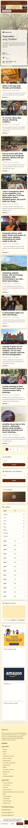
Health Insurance (7, 760)
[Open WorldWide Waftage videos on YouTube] (14, 497)
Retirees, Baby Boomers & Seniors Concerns (13, 792)
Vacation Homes (7, 803)
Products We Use (7, 789)
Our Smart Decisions (7, 783)
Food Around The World (8, 756)
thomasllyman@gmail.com (8, 815)
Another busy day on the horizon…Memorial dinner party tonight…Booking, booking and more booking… (13, 428)
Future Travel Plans (7, 758)
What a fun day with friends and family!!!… (12, 87)
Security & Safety (7, 796)
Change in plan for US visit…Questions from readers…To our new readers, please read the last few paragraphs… (13, 351)
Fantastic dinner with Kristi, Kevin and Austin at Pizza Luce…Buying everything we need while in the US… (14, 237)
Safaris (4, 794)
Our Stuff (5, 774)
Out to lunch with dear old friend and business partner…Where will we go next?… (13, 157)
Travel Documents (7, 800)
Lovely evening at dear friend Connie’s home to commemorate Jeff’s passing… (13, 389)
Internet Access (6, 765)
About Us (5, 749)
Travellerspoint (21, 620)
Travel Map (12, 620)
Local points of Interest (8, 769)
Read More (5, 97)
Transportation (6, 798)
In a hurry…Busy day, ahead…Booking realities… (11, 120)
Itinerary (5, 767)
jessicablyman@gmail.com (8, 812)
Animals (4, 751)
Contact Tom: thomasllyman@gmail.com (14, 3)
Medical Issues (6, 771)
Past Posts (5, 787)
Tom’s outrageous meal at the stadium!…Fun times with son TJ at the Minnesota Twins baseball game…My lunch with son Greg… (14, 196)
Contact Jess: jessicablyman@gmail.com (14, 2)
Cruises (4, 754)
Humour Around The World (9, 763)
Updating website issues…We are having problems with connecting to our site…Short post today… (13, 277)
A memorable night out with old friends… (13, 314)
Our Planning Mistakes (8, 776)
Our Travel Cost (6, 785)
